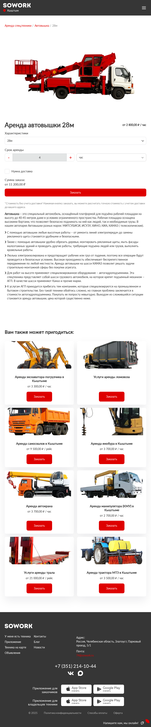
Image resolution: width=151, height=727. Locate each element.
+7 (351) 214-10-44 (75, 666)
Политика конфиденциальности (62, 712)
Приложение (13, 641)
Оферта (117, 712)
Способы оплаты (97, 712)
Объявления (12, 652)
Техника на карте (15, 647)
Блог (37, 641)
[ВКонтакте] (71, 673)
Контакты (40, 636)
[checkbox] (75, 171)
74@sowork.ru (85, 655)
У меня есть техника (18, 636)
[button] (75, 192)
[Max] (80, 673)
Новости (39, 647)
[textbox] (39, 157)
